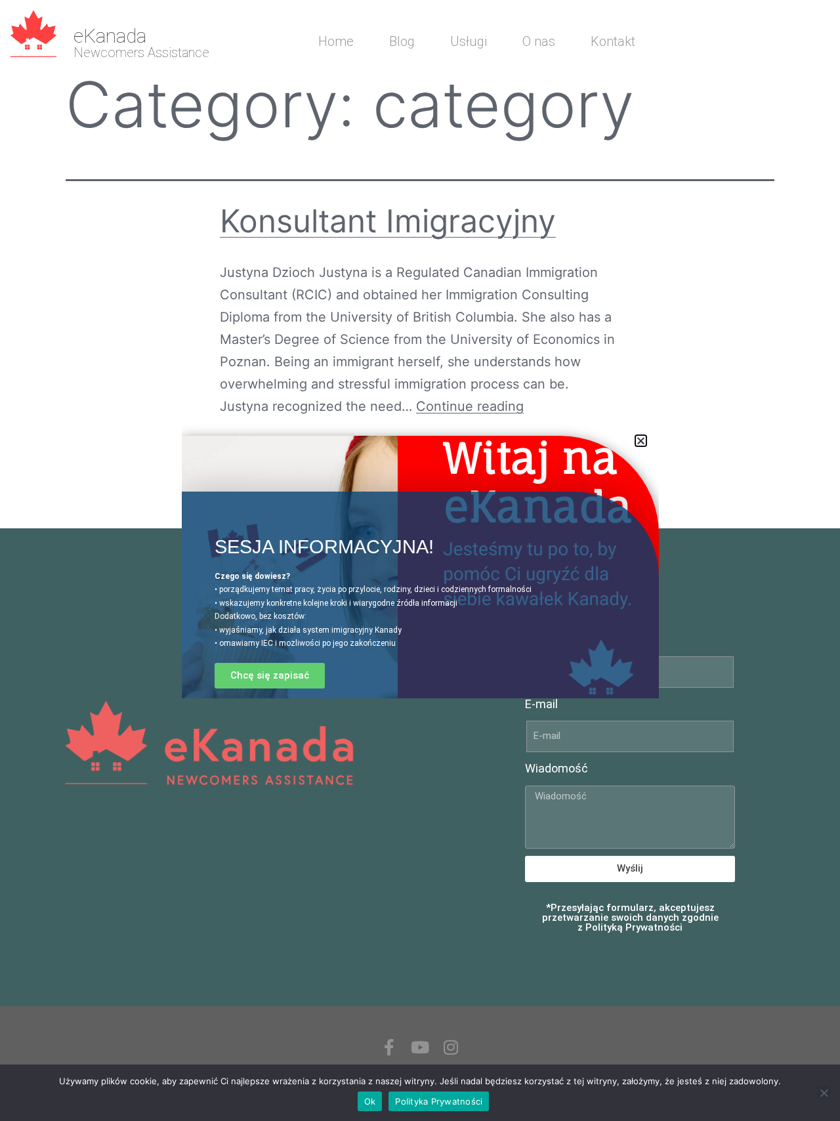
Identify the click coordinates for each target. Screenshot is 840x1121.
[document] (420, 560)
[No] (823, 1092)
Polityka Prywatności (438, 1101)
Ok (370, 1101)
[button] (641, 441)
